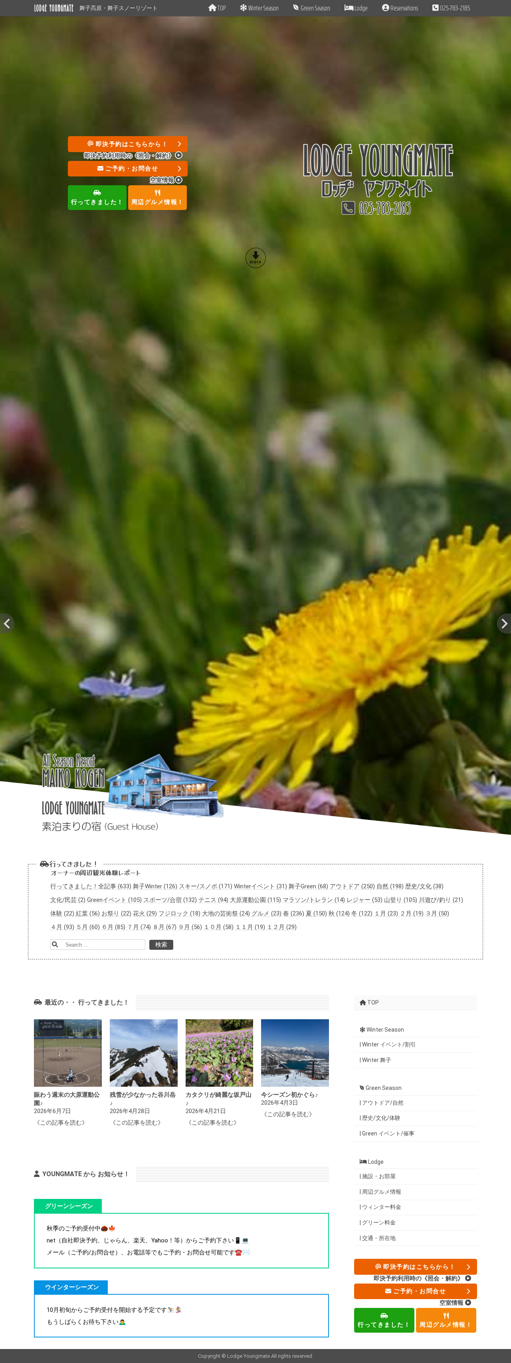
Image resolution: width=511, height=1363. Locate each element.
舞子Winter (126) (155, 886)
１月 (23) (386, 913)
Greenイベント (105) (114, 899)
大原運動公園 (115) (255, 899)
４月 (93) (62, 926)
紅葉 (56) (88, 913)
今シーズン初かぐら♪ (289, 1094)
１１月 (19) (250, 926)
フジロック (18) (179, 913)
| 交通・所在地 (378, 1237)
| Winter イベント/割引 (388, 1044)
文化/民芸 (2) (67, 899)
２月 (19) (412, 913)
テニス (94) (213, 899)
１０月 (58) (219, 926)
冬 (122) (361, 913)
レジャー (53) (364, 899)
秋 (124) (339, 913)
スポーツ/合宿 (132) (170, 899)
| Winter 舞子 (375, 1059)
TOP (372, 1002)
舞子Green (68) (308, 886)
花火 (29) (145, 913)
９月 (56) (190, 926)
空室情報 (163, 180)
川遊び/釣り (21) (441, 899)
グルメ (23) (266, 913)
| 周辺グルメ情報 (380, 1191)
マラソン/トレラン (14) (314, 899)
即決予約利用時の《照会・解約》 (130, 155)
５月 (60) (88, 926)
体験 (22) (62, 913)
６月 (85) (113, 926)
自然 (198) (390, 886)
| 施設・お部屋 (378, 1176)
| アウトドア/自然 (382, 1102)
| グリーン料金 (378, 1222)
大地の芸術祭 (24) (226, 913)
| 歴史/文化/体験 (380, 1118)
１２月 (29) (282, 926)
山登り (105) (400, 899)
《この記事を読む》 (61, 1122)
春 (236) (293, 913)
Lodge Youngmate (249, 1356)
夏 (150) (316, 913)
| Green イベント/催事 (387, 1133)
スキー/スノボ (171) (205, 886)
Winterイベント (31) (260, 886)
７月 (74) (139, 926)
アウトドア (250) (352, 886)
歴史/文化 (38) (424, 886)
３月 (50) (437, 913)
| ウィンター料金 (380, 1207)
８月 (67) (164, 926)
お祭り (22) (116, 913)
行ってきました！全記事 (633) (90, 886)
